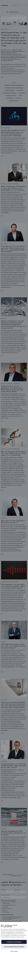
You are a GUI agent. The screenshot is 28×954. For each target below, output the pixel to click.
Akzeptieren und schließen (14, 942)
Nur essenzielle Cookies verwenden (14, 946)
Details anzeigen (14, 951)
